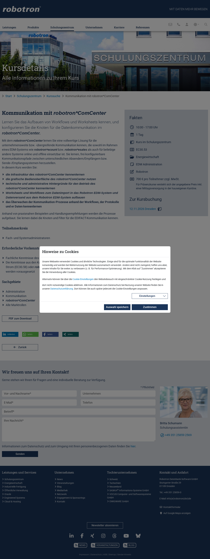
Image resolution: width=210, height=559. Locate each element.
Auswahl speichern (117, 307)
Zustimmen (150, 307)
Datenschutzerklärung (61, 288)
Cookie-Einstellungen (83, 279)
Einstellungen (147, 296)
